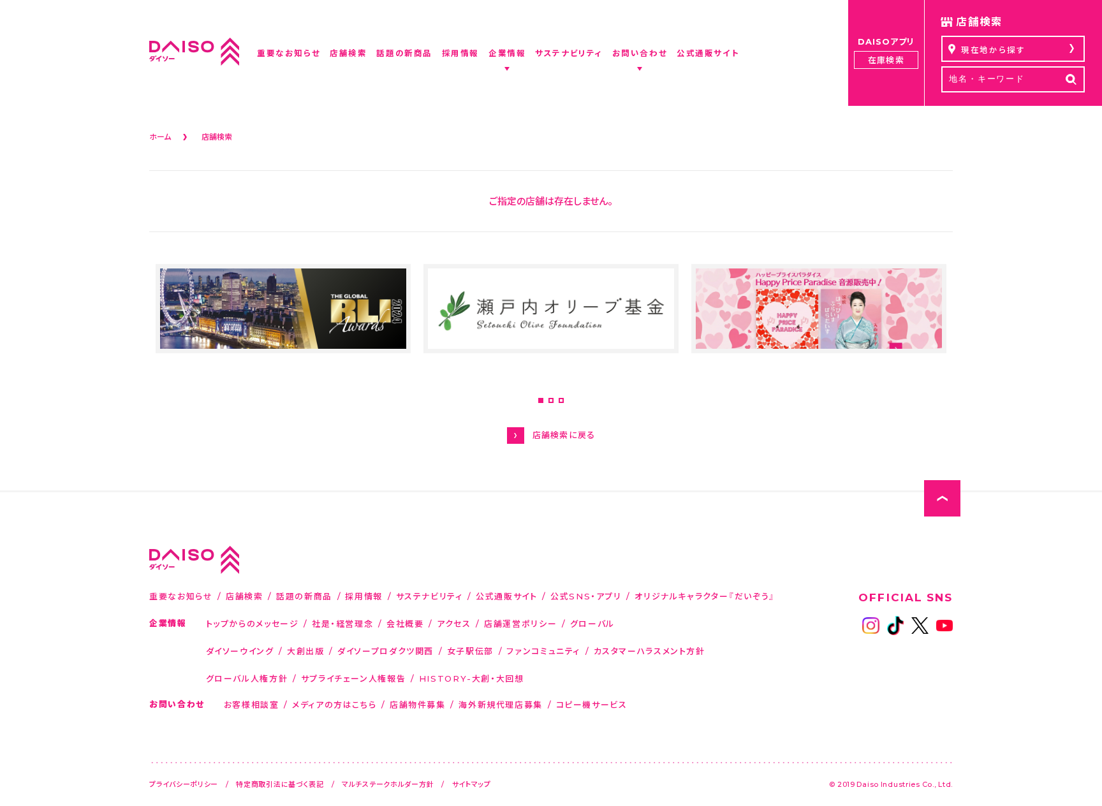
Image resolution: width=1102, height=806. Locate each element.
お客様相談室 (251, 704)
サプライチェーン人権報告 (353, 678)
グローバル (592, 623)
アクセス (454, 623)
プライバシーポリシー (183, 784)
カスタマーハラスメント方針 (649, 651)
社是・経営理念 (342, 623)
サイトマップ (471, 784)
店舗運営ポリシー (520, 623)
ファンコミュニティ (543, 651)
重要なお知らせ (180, 596)
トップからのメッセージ (252, 623)
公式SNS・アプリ (586, 596)
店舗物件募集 (418, 704)
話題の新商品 (304, 596)
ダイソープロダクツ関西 (385, 651)
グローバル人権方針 (247, 678)
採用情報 (364, 596)
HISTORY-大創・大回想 (471, 678)
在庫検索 (886, 60)
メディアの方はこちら (334, 704)
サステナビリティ (429, 596)
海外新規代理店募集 (501, 704)
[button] (540, 400)
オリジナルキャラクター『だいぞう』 (705, 596)
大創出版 (306, 651)
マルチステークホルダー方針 (388, 784)
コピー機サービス (592, 704)
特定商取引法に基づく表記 (280, 784)
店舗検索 (244, 596)
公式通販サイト (506, 596)
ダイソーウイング (240, 651)
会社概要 (405, 623)
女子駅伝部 (470, 651)
